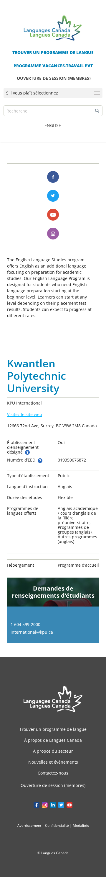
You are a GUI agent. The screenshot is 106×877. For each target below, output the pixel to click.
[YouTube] (69, 805)
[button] (97, 111)
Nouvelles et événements (53, 762)
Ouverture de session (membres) (53, 785)
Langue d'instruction (27, 486)
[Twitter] (53, 196)
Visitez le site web (24, 414)
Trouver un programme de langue (53, 729)
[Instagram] (53, 233)
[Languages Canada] (53, 699)
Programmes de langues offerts (22, 511)
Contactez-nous (53, 773)
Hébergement (20, 565)
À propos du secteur (53, 751)
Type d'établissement (28, 475)
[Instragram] (45, 805)
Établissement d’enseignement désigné (23, 447)
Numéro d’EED (22, 460)
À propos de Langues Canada (53, 740)
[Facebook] (53, 177)
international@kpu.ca (32, 632)
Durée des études (24, 497)
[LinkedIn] (53, 805)
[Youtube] (53, 215)
